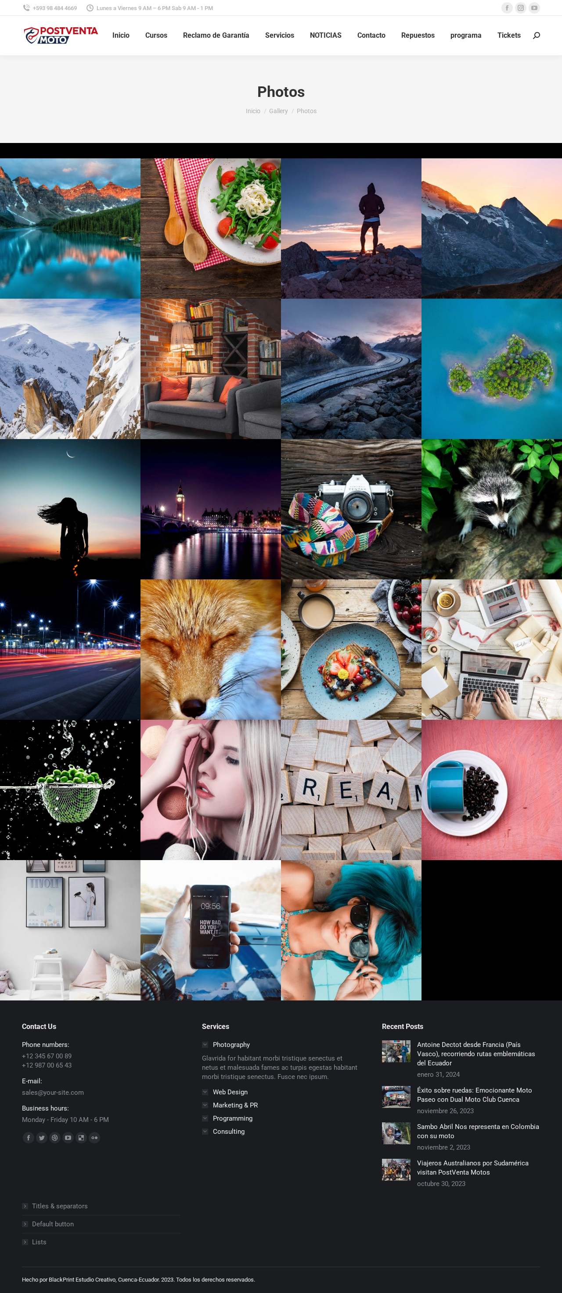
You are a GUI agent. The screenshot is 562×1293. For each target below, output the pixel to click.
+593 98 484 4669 (55, 8)
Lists (39, 1242)
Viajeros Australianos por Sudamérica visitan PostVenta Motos (473, 1167)
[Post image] (396, 1051)
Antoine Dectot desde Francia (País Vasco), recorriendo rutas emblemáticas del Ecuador (476, 1054)
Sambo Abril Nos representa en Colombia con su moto (478, 1131)
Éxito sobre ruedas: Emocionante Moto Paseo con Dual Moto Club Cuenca (474, 1095)
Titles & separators (60, 1206)
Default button (53, 1224)
